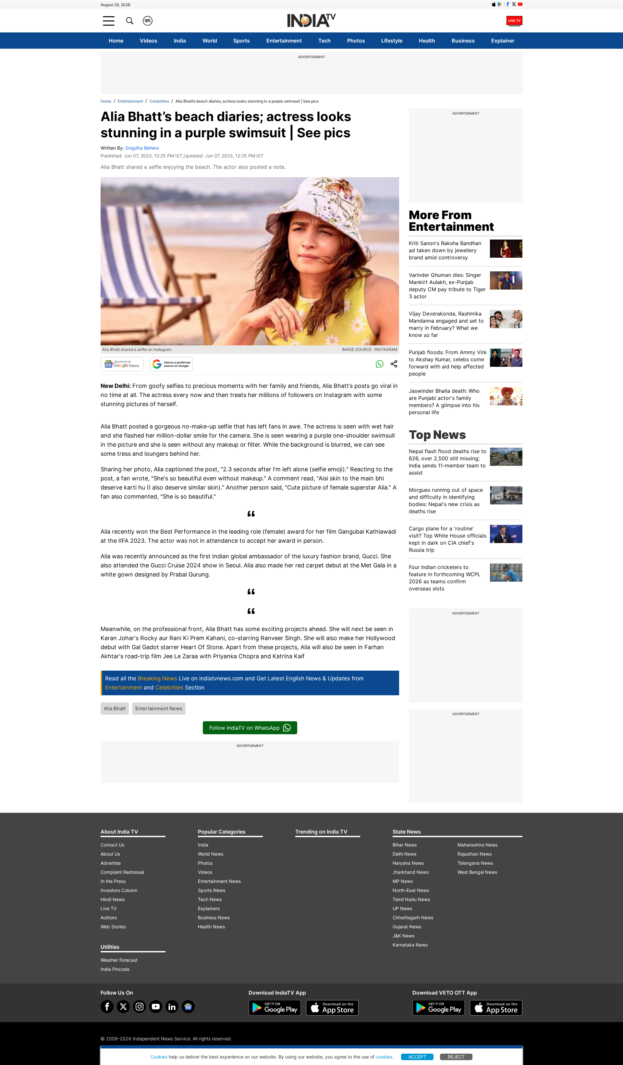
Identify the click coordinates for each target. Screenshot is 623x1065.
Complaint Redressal (122, 872)
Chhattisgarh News (413, 917)
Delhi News (404, 854)
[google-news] (188, 1006)
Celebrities (159, 101)
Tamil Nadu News (411, 899)
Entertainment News (158, 708)
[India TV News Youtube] (520, 4)
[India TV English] (311, 21)
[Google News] (122, 364)
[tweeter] (123, 1006)
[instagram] (139, 1006)
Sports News (211, 890)
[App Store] (332, 1008)
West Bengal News (477, 872)
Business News (214, 917)
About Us (110, 854)
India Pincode (115, 969)
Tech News (210, 899)
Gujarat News (407, 926)
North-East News (411, 890)
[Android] (500, 4)
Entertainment (284, 40)
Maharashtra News (477, 845)
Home (116, 40)
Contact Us (112, 845)
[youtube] (155, 1006)
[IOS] (494, 4)
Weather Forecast (119, 960)
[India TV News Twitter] (514, 4)
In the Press (113, 881)
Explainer (502, 40)
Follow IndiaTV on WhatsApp (244, 727)
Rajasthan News (475, 854)
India (180, 40)
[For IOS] (496, 1008)
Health (427, 40)
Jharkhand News (411, 872)
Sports (241, 40)
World (209, 40)
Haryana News (408, 863)
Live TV (108, 908)
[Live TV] (514, 21)
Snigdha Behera (142, 148)
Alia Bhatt (115, 708)
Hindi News (113, 899)
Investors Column (119, 890)
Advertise (111, 863)
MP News (403, 881)
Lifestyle (391, 40)
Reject (456, 1056)
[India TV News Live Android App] (275, 1008)
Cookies (159, 1056)
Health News (211, 926)
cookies (384, 1056)
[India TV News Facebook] (508, 4)
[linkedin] (171, 1006)
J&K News (403, 935)
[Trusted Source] (171, 364)
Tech (324, 40)
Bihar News (405, 845)
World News (210, 854)
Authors (109, 917)
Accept (417, 1056)
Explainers (209, 908)
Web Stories (113, 926)
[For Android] (438, 1008)
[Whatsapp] (380, 364)
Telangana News (475, 863)
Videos (148, 40)
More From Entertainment (451, 221)
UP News (402, 908)
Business (463, 40)
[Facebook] (107, 1006)
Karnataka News (410, 944)
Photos (356, 40)
